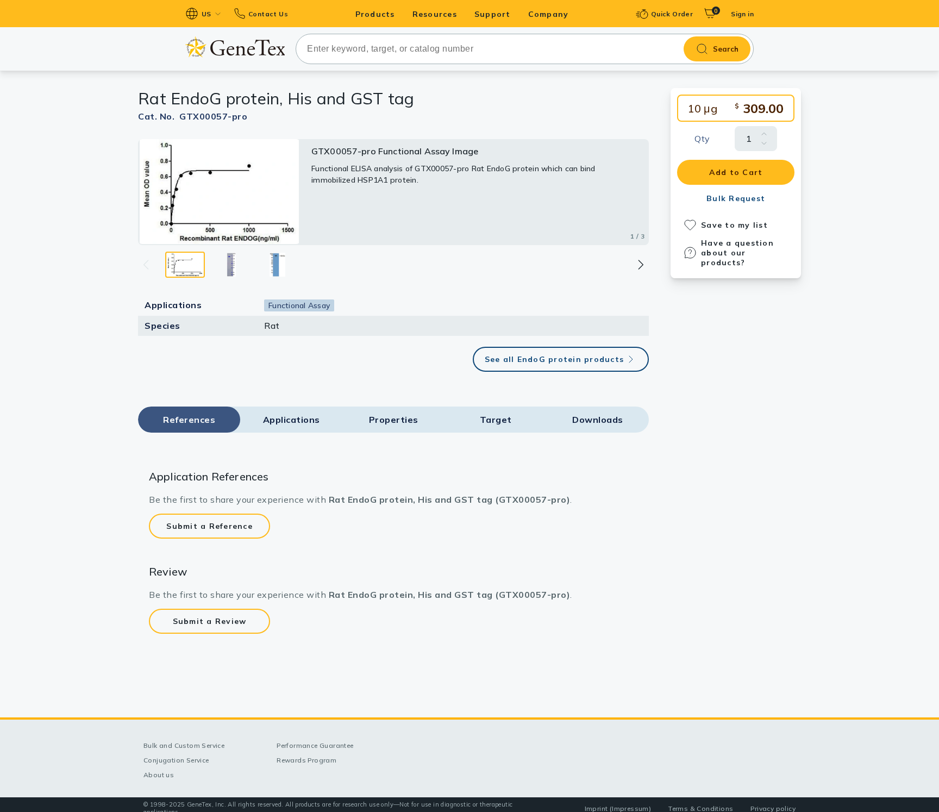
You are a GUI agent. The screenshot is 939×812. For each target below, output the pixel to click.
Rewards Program (306, 760)
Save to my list (734, 225)
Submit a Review (210, 621)
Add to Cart (736, 172)
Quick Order (672, 14)
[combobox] (525, 49)
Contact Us (268, 14)
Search (725, 49)
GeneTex (235, 47)
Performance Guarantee (315, 745)
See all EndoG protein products (554, 359)
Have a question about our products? (737, 252)
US (206, 14)
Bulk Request (735, 198)
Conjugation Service (176, 760)
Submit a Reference (209, 526)
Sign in (742, 14)
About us (158, 775)
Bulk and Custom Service (183, 745)
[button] (640, 264)
